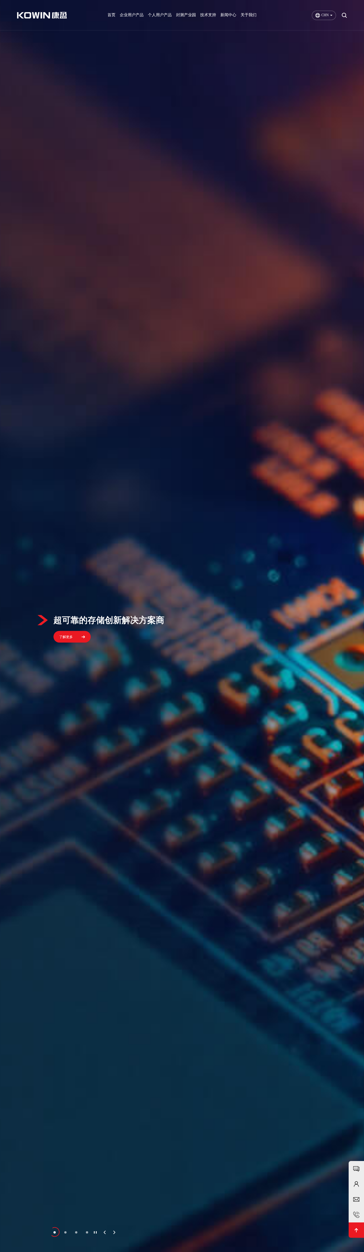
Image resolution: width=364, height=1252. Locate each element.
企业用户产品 (132, 15)
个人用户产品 (160, 15)
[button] (54, 1232)
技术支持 (208, 15)
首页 (111, 15)
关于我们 (249, 15)
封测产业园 (186, 15)
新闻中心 (228, 15)
